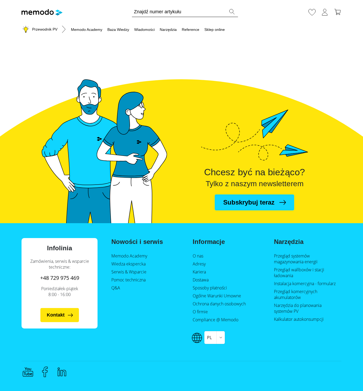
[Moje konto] (324, 11)
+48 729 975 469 (59, 277)
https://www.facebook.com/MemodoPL (45, 371)
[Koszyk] (337, 11)
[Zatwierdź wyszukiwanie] (231, 11)
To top (345, 376)
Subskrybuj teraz (249, 202)
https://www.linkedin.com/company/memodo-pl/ (62, 371)
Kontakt (56, 315)
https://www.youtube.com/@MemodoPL (28, 371)
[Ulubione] (312, 11)
